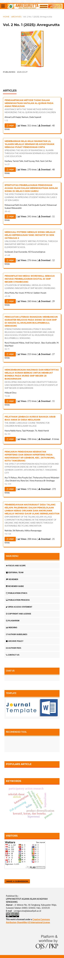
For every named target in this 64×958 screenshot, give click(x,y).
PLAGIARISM (13, 621)
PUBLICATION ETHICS (17, 593)
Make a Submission (17, 881)
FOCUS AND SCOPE (17, 566)
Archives (16, 16)
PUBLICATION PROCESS (19, 600)
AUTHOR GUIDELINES (17, 634)
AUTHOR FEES (14, 648)
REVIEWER (13, 579)
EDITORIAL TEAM (15, 572)
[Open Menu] (3, 6)
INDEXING (12, 628)
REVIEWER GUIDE (16, 586)
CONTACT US (13, 655)
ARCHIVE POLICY (15, 641)
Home (6, 16)
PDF (11, 125)
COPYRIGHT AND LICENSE (19, 614)
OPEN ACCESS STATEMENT (20, 607)
